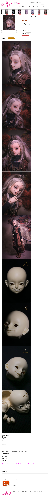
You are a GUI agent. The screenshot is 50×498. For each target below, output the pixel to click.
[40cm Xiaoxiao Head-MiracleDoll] (39, 13)
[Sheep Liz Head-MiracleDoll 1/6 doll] (26, 13)
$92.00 (32, 14)
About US (19, 491)
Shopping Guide (28, 6)
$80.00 (26, 14)
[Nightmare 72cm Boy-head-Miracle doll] (13, 13)
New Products (21, 6)
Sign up (33, 2)
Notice (34, 6)
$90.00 (20, 14)
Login (30, 2)
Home (16, 6)
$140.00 (13, 14)
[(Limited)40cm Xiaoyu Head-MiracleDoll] (6, 13)
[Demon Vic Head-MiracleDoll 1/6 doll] (32, 13)
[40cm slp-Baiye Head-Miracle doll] (19, 13)
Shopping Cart (40, 2)
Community (41, 491)
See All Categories (7, 8)
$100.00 (7, 14)
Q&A (43, 6)
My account (36, 2)
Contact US (39, 6)
